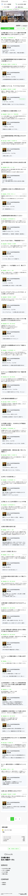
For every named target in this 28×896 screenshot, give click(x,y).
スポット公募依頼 (7, 4)
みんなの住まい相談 (22, 4)
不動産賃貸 (5, 218)
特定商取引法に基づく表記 (23, 894)
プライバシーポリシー (21, 893)
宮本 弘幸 (9, 47)
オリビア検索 (6, 7)
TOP (1, 9)
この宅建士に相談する (14, 848)
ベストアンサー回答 (21, 28)
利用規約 (25, 893)
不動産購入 (5, 37)
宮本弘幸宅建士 (10, 9)
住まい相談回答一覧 (16, 9)
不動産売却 (5, 689)
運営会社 (4, 882)
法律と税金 (5, 64)
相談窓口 (4, 884)
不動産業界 (5, 89)
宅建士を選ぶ (20, 7)
